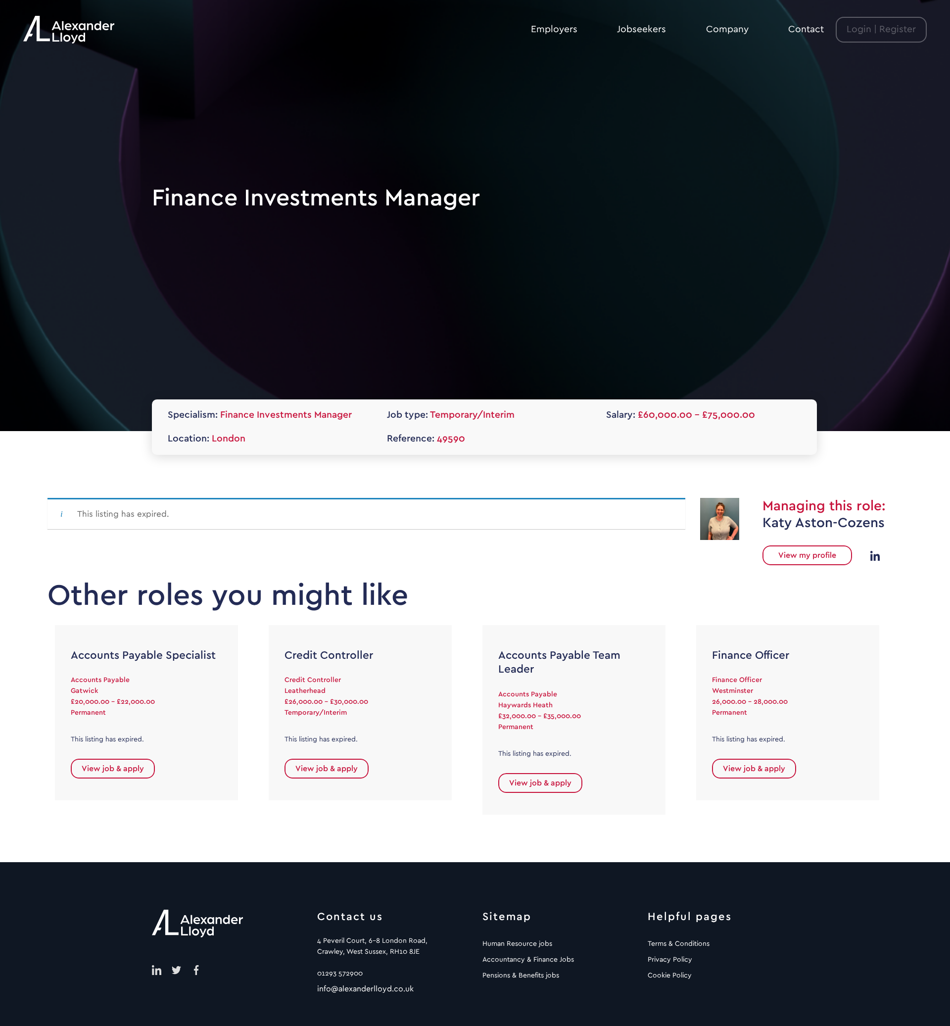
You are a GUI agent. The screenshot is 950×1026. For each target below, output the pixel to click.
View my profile (807, 555)
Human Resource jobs (517, 943)
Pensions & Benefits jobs (520, 975)
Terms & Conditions (679, 943)
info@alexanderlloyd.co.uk (365, 989)
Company (727, 29)
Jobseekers (641, 29)
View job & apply (113, 769)
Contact (806, 29)
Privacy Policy (670, 959)
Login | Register (881, 29)
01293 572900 (340, 973)
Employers (554, 29)
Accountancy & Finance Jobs (528, 959)
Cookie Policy (670, 975)
